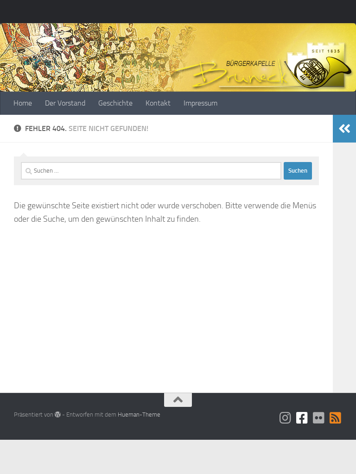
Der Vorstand (65, 103)
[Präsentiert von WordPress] (58, 415)
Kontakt (158, 103)
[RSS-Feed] (335, 418)
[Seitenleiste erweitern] (344, 129)
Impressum (200, 103)
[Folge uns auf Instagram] (285, 418)
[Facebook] (302, 418)
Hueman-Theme (139, 414)
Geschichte (115, 103)
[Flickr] (318, 418)
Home (22, 103)
